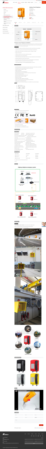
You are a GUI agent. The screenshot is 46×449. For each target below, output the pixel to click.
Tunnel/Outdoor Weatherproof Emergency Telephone (7, 17)
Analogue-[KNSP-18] (33, 15)
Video (38, 22)
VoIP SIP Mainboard (5, 31)
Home (14, 2)
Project (26, 2)
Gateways (5, 12)
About (16, 2)
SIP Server (5, 9)
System (24, 22)
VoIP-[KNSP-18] (32, 14)
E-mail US (42, 22)
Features (15, 22)
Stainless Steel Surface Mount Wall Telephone (8, 21)
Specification (20, 22)
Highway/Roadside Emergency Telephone (7, 23)
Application (28, 22)
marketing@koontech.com (40, 0)
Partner (29, 2)
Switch (4, 13)
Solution (22, 2)
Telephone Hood (5, 29)
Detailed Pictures (34, 22)
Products (19, 2)
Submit (34, 443)
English (44, 2)
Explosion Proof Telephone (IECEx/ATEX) (7, 19)
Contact (32, 2)
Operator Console (6, 10)
